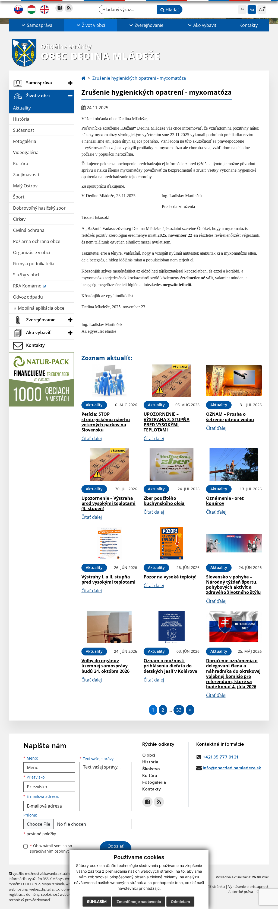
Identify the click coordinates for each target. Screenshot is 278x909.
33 (179, 710)
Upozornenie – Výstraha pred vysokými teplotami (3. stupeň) (108, 503)
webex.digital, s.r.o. (44, 889)
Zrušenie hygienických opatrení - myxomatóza (139, 78)
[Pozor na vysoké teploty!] (171, 543)
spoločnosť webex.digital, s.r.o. (65, 894)
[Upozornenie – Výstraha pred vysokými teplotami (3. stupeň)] (109, 464)
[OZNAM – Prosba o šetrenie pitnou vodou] (234, 380)
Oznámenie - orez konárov (225, 500)
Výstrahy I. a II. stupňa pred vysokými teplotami (108, 579)
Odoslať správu (116, 849)
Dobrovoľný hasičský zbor (39, 208)
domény (68, 889)
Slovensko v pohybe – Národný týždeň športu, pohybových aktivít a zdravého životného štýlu (233, 585)
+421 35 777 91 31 (220, 757)
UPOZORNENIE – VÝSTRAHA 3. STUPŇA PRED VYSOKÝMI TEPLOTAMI (166, 422)
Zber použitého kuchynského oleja (164, 500)
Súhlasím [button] (97, 901)
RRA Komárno (28, 286)
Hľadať (172, 10)
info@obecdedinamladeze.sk (232, 768)
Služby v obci (26, 275)
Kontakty (248, 25)
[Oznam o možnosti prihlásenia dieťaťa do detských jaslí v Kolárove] (171, 627)
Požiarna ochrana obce (36, 241)
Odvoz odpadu (28, 297)
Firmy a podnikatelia (33, 264)
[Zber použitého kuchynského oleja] (171, 464)
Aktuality (22, 108)
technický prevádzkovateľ (29, 899)
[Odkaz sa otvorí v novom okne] (59, 8)
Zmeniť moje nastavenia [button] (138, 901)
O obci (148, 755)
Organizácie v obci (31, 252)
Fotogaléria (24, 141)
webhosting (18, 889)
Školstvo (151, 769)
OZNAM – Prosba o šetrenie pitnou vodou (230, 416)
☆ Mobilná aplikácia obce (38, 308)
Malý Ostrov (25, 186)
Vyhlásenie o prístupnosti (248, 886)
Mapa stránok (53, 883)
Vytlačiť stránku (212, 886)
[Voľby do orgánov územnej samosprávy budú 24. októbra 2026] (109, 627)
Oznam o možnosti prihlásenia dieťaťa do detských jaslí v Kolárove (170, 666)
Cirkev (19, 219)
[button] (36, 25)
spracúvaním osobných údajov (57, 851)
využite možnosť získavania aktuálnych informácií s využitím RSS (42, 876)
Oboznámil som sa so (57, 848)
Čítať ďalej (91, 438)
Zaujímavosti (26, 175)
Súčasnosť (23, 130)
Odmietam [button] (180, 901)
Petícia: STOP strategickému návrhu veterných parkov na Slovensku (105, 422)
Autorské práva (240, 891)
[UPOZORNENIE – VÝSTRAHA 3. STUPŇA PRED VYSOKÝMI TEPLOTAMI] (171, 380)
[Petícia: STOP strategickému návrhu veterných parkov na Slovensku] (109, 380)
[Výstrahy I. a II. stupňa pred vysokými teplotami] (109, 543)
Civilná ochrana (29, 230)
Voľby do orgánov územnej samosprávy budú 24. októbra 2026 (105, 666)
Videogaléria (26, 152)
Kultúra (20, 164)
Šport (18, 197)
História (21, 119)
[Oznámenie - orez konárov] (234, 464)
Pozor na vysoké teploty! (170, 577)
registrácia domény (24, 894)
